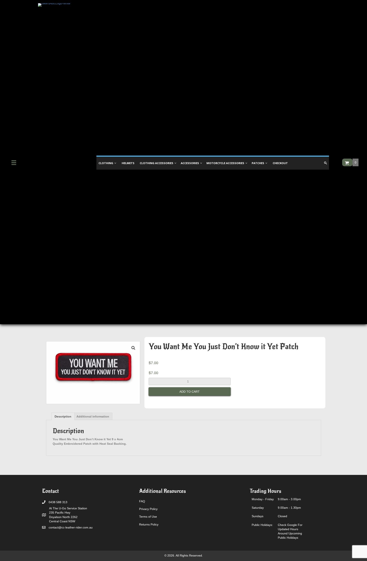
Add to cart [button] (189, 391)
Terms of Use (148, 516)
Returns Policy (148, 524)
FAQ (142, 501)
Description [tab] (63, 416)
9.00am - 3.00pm (289, 499)
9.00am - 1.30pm (289, 507)
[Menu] (13, 162)
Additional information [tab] (92, 416)
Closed (282, 516)
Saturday (258, 507)
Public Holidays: (262, 525)
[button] (133, 348)
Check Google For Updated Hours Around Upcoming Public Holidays (290, 531)
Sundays (257, 516)
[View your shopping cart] (347, 162)
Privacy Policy (148, 509)
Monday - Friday (263, 499)
